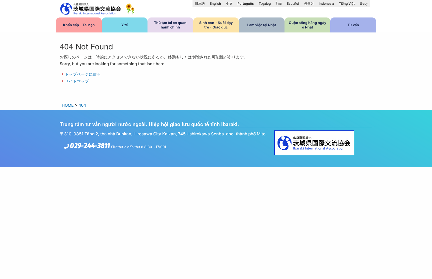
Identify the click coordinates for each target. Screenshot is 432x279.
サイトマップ (77, 81)
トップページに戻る (83, 74)
